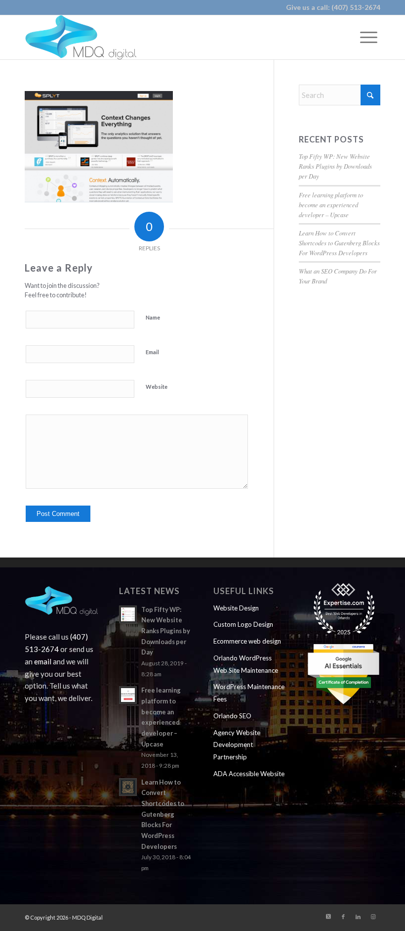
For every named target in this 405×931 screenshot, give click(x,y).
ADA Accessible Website (248, 774)
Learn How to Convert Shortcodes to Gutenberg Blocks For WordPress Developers (339, 243)
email (42, 661)
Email (152, 352)
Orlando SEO (232, 716)
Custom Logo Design (243, 624)
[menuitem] (368, 37)
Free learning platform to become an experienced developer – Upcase (331, 204)
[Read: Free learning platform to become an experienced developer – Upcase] (128, 695)
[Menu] (368, 37)
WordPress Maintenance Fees (248, 693)
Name (153, 317)
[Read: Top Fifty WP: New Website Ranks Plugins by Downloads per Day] (128, 614)
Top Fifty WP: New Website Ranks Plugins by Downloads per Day (335, 166)
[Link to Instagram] (372, 916)
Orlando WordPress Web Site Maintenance (245, 664)
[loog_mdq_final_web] (80, 37)
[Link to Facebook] (343, 916)
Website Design (236, 608)
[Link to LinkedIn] (358, 916)
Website (156, 386)
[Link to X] (328, 916)
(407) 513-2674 (355, 7)
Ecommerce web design (247, 641)
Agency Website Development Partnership (236, 745)
